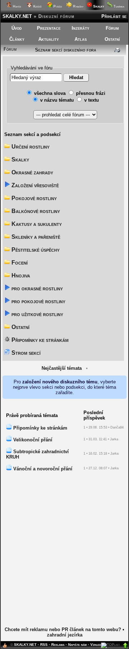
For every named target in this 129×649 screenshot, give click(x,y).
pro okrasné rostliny (36, 288)
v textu (91, 100)
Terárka (118, 6)
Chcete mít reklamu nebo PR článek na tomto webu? (63, 629)
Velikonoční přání (32, 439)
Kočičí (37, 6)
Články (16, 39)
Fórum (112, 28)
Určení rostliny (29, 147)
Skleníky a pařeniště (35, 237)
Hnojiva (20, 275)
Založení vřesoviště (34, 185)
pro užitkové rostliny (36, 314)
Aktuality (48, 39)
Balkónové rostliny (35, 211)
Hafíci (16, 6)
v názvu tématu (57, 100)
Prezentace (49, 28)
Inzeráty (80, 28)
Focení (19, 263)
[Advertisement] (64, 554)
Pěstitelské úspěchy (34, 250)
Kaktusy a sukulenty (36, 224)
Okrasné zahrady (31, 172)
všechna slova (50, 93)
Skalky (19, 159)
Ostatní (112, 39)
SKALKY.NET (17, 16)
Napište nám (77, 644)
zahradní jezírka (64, 635)
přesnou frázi (90, 93)
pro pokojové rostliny (37, 301)
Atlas (81, 39)
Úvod (16, 28)
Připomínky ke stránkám (39, 340)
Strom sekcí (25, 353)
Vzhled (95, 644)
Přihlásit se (113, 16)
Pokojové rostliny (33, 198)
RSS (44, 644)
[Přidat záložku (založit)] (5, 647)
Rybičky (77, 6)
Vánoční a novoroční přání (42, 468)
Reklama (57, 644)
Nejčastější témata (62, 368)
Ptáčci (57, 6)
